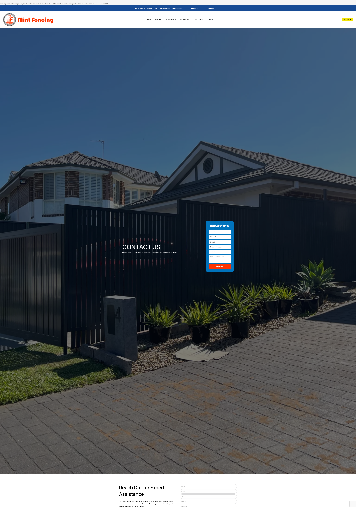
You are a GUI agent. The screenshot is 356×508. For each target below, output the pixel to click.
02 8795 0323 (177, 8)
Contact (210, 19)
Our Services (170, 19)
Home (149, 19)
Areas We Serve (185, 19)
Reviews (194, 8)
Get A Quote (199, 19)
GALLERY (211, 8)
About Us (158, 19)
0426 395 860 (165, 8)
